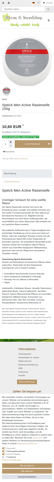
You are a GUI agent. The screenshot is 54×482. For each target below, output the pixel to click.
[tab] (27, 173)
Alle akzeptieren (27, 465)
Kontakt (21, 375)
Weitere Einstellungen (11, 460)
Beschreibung (10, 173)
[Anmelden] (3, 3)
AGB (20, 368)
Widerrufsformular (27, 382)
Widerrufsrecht (24, 361)
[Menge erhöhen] (11, 142)
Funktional (11, 457)
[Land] (33, 3)
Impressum (23, 372)
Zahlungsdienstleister (16, 451)
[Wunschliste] (38, 3)
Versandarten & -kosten (28, 357)
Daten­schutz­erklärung (27, 443)
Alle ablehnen (27, 471)
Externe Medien (13, 454)
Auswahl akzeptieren (27, 477)
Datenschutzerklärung (28, 365)
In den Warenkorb (32, 144)
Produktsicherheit (11, 181)
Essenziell (11, 448)
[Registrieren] (9, 3)
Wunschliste (9, 152)
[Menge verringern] (11, 146)
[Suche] (48, 9)
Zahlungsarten (24, 354)
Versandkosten (22, 158)
